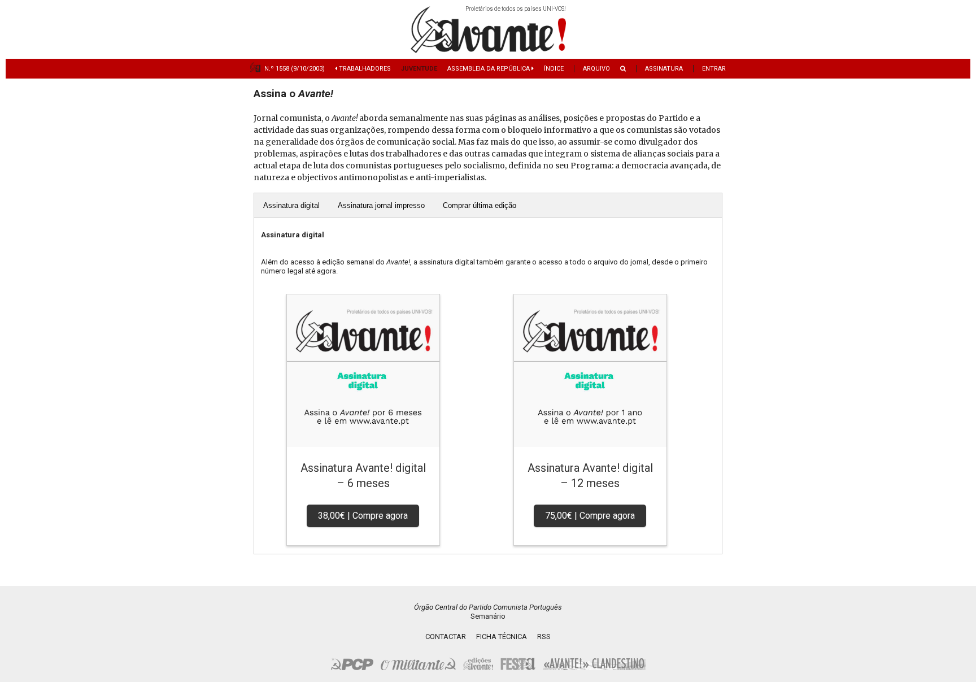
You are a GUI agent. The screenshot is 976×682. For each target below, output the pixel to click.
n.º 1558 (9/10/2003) (294, 68)
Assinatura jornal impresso (381, 205)
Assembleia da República (489, 68)
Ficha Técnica (501, 636)
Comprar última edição (479, 205)
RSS (544, 636)
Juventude (419, 68)
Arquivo (596, 68)
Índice (554, 68)
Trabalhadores (364, 68)
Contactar (445, 636)
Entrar (714, 68)
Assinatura (664, 68)
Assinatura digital (291, 205)
